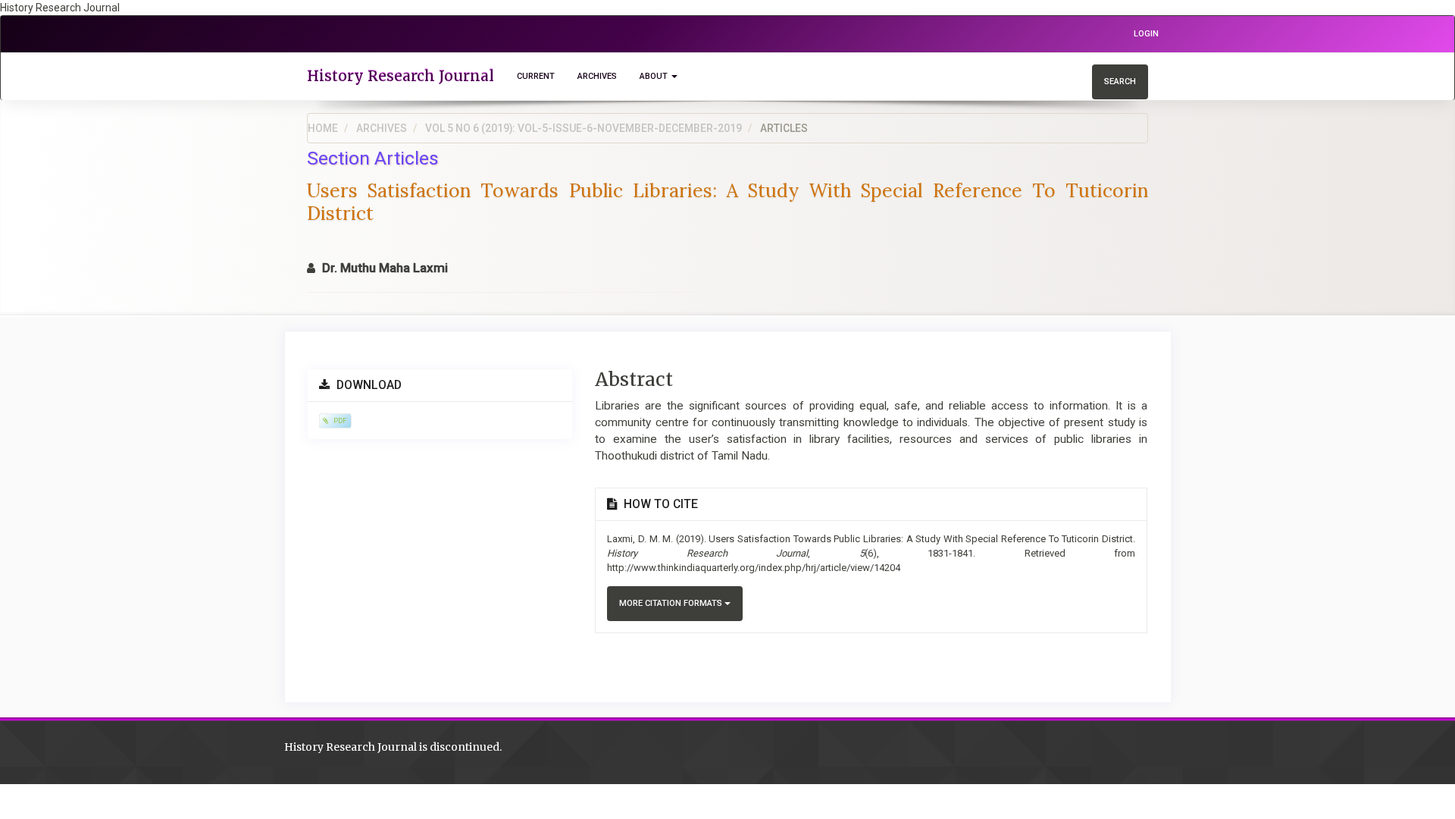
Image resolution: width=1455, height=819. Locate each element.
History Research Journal (400, 76)
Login (1146, 34)
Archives (597, 76)
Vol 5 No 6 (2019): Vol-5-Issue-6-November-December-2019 (583, 128)
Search (1120, 81)
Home (323, 128)
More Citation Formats (671, 603)
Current (536, 76)
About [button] (655, 76)
